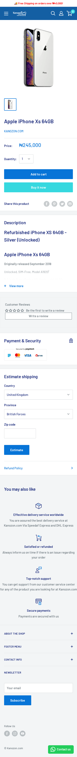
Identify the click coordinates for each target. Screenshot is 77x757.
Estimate (16, 450)
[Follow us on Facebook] (7, 733)
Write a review (38, 316)
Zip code (9, 424)
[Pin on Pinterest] (54, 204)
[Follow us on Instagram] (15, 733)
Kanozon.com (13, 131)
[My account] (61, 13)
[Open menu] (6, 13)
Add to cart (39, 174)
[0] (69, 13)
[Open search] (53, 13)
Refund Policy (13, 468)
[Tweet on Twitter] (62, 204)
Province (10, 405)
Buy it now (38, 187)
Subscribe (17, 700)
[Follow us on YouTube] (22, 733)
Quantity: (10, 159)
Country (9, 385)
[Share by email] (70, 204)
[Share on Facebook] (46, 204)
